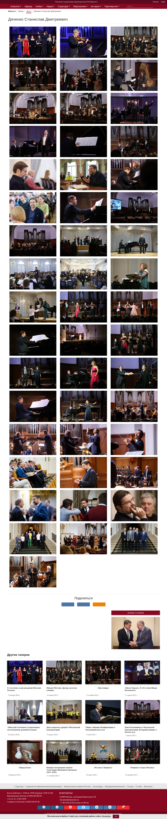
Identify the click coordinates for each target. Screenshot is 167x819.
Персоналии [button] (79, 6)
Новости (12, 11)
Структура (19, 786)
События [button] (14, 6)
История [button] (95, 6)
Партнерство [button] (111, 6)
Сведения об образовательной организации (44, 786)
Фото (29, 11)
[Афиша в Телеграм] (123, 807)
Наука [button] (50, 6)
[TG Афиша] (57, 807)
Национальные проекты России (77, 786)
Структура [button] (63, 6)
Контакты (148, 786)
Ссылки (130, 786)
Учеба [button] (38, 6)
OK (116, 816)
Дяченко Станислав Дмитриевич (47, 11)
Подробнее (106, 816)
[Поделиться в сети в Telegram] (83, 604)
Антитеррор (98, 786)
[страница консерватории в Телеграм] (44, 807)
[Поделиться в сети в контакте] (67, 604)
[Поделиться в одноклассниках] (99, 604)
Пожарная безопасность (115, 786)
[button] (115, 633)
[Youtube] (70, 807)
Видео (21, 11)
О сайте (139, 786)
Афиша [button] (28, 6)
